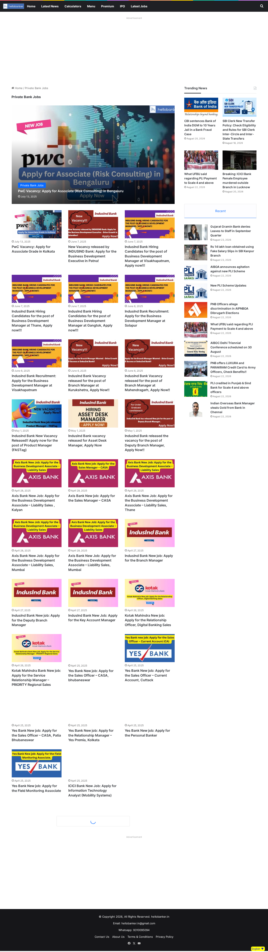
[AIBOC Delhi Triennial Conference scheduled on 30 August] (195, 349)
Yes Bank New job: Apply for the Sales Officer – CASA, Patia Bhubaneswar (36, 735)
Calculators (72, 6)
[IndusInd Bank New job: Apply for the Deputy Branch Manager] (37, 593)
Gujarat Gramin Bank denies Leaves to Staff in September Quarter (230, 231)
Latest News (50, 6)
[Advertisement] (134, 50)
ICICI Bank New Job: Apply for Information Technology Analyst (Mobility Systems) (92, 790)
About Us (118, 936)
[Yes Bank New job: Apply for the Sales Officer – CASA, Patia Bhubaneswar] (37, 708)
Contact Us (102, 936)
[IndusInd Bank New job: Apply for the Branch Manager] (150, 533)
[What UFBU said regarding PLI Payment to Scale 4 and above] (201, 160)
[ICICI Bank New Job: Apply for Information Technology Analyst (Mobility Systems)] (93, 763)
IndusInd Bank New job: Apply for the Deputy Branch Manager (36, 620)
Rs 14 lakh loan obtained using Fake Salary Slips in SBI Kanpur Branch (232, 251)
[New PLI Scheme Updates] (195, 291)
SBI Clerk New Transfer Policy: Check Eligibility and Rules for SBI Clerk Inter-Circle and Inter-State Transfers (239, 129)
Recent (220, 211)
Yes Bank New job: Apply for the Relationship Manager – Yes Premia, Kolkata (90, 735)
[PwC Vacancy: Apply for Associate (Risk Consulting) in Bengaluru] (93, 154)
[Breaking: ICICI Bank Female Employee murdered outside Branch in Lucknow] (239, 160)
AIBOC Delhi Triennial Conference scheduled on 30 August (231, 347)
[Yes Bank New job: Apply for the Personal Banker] (150, 708)
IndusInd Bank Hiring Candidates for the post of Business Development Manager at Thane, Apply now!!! (33, 320)
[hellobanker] (13, 6)
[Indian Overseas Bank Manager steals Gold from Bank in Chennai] (195, 409)
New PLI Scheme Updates (228, 285)
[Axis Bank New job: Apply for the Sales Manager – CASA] (93, 473)
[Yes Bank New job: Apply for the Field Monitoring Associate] (37, 763)
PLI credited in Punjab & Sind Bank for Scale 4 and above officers (230, 387)
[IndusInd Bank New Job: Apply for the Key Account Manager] (93, 593)
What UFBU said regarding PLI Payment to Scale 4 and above (200, 178)
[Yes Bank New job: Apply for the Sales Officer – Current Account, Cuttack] (150, 648)
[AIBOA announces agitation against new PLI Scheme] (195, 272)
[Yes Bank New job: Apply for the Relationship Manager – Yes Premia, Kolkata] (93, 708)
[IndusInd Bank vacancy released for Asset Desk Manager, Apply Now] (93, 413)
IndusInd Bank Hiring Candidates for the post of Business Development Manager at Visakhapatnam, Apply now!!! (147, 256)
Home (31, 6)
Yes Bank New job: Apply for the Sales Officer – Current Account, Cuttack (147, 675)
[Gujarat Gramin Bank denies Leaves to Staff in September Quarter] (195, 232)
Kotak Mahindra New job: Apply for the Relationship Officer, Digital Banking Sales (148, 620)
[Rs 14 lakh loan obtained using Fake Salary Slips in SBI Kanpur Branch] (195, 252)
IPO (122, 6)
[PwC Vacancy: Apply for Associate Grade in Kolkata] (37, 224)
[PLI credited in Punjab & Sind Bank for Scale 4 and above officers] (195, 389)
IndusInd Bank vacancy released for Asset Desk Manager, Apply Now (87, 440)
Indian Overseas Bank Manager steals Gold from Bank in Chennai (232, 407)
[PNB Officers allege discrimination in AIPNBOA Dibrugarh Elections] (195, 310)
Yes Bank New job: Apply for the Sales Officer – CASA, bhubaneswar (90, 675)
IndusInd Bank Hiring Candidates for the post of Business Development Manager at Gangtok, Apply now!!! (90, 320)
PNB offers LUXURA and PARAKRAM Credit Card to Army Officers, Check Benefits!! (233, 367)
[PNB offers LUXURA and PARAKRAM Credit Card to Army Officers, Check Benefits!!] (195, 369)
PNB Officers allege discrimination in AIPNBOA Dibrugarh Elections (229, 308)
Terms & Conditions (140, 936)
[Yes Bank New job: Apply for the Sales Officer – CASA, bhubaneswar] (93, 648)
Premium (107, 6)
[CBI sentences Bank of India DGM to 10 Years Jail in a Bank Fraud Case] (201, 107)
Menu (91, 6)
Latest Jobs (139, 6)
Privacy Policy (164, 936)
